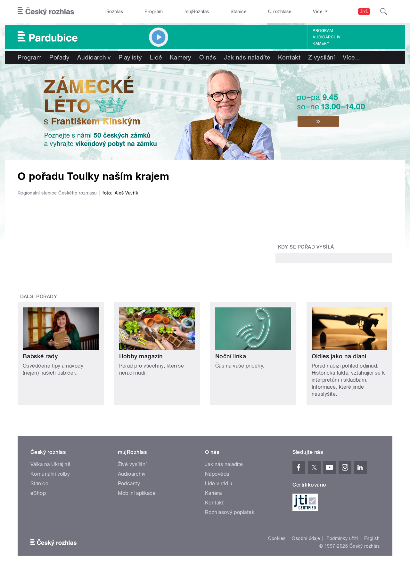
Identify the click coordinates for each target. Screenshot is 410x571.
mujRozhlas (196, 11)
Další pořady (38, 296)
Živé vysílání (132, 464)
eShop (38, 493)
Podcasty (129, 483)
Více (352, 57)
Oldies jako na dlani (339, 356)
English (372, 538)
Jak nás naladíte (247, 57)
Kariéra (213, 493)
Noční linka (230, 356)
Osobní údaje (306, 538)
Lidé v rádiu (219, 483)
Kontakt (289, 57)
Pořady (59, 57)
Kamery (321, 43)
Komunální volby (50, 474)
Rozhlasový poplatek (229, 512)
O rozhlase (279, 11)
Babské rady (40, 356)
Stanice (239, 11)
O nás (207, 57)
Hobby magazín (141, 356)
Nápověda (217, 474)
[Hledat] (383, 11)
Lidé (156, 57)
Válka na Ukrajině (50, 464)
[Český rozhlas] (46, 11)
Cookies (276, 538)
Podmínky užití (342, 538)
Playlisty (130, 57)
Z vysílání (321, 57)
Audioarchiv (326, 37)
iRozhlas (114, 11)
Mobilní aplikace (137, 493)
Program (153, 11)
